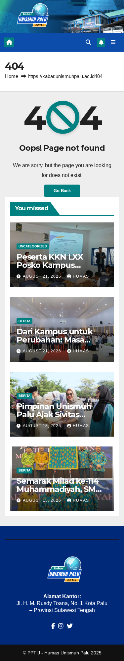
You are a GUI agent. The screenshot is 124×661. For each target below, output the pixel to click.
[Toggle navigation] (113, 42)
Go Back (62, 190)
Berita (24, 321)
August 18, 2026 (42, 425)
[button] (88, 42)
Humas (81, 276)
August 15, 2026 (42, 500)
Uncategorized (33, 246)
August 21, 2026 (42, 276)
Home (11, 76)
